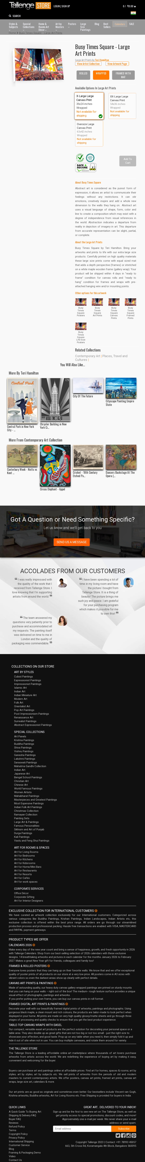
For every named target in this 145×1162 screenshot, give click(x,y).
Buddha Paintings (24, 743)
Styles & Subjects (13, 25)
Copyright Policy (18, 1134)
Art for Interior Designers (28, 900)
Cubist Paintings (23, 676)
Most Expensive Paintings (29, 803)
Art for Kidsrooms (24, 863)
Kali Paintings (22, 837)
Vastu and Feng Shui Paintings (31, 840)
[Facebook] (123, 1136)
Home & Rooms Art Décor (44, 27)
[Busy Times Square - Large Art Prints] (39, 64)
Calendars (120, 24)
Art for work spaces (25, 881)
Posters (72, 24)
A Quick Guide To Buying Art (25, 1111)
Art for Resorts (23, 874)
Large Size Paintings (85, 27)
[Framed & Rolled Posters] (48, 965)
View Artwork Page (117, 64)
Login (57, 6)
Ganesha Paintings (25, 755)
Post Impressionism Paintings (31, 713)
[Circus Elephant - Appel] (55, 465)
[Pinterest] (134, 1136)
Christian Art (21, 781)
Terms (12, 1130)
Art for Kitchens (23, 859)
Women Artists (23, 792)
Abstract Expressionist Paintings (33, 725)
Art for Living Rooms (26, 852)
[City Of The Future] (88, 385)
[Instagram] (128, 1136)
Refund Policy (17, 1126)
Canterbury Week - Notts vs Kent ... (22, 471)
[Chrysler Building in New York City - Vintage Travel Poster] (55, 399)
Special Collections (28, 25)
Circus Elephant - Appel (52, 489)
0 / (128, 6)
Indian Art (19, 691)
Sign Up (66, 6)
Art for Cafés (22, 878)
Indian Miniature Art (25, 695)
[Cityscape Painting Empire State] (121, 388)
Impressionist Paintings (27, 684)
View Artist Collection (88, 64)
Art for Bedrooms (24, 855)
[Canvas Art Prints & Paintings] (55, 983)
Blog (97, 24)
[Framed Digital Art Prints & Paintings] (66, 1004)
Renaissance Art (23, 717)
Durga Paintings (23, 833)
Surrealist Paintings (25, 721)
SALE (131, 24)
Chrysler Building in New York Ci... (53, 426)
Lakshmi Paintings (24, 758)
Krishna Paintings (24, 740)
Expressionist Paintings (27, 680)
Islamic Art (20, 687)
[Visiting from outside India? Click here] (96, 910)
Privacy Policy (17, 1137)
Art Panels (20, 736)
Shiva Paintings (23, 747)
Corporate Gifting (24, 897)
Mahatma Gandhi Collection (30, 766)
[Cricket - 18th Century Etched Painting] (88, 457)
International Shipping (21, 1141)
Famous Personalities (26, 825)
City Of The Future (83, 396)
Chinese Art (21, 784)
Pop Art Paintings (24, 710)
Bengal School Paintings (28, 777)
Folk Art (18, 702)
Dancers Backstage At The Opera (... (120, 474)
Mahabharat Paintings (26, 796)
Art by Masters (60, 25)
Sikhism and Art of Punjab (29, 829)
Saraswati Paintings (25, 762)
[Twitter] (118, 1136)
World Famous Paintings (28, 788)
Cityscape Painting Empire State (120, 402)
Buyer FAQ (15, 1119)
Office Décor (21, 893)
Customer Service (19, 1145)
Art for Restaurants (25, 870)
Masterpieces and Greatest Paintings (35, 799)
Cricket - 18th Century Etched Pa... (85, 474)
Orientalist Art (22, 706)
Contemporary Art (87, 356)
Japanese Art (22, 773)
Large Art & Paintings (26, 822)
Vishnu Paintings (23, 751)
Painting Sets (21, 818)
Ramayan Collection (25, 814)
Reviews (13, 1122)
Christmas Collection (26, 810)
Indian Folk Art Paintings (28, 807)
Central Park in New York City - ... (20, 428)
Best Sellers (106, 25)
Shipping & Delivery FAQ (22, 1115)
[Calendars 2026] (34, 945)
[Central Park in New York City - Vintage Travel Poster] (22, 401)
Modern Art (20, 698)
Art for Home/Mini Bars (27, 866)
